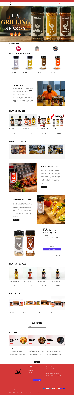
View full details (57, 255)
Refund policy (23, 392)
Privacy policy (28, 392)
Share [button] (45, 255)
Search (29, 368)
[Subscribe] (45, 326)
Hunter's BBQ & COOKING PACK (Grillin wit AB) (43, 129)
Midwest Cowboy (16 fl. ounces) (55, 281)
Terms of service (33, 392)
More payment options (52, 251)
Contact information (38, 392)
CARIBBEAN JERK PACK (26, 128)
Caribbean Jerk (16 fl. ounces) (27, 281)
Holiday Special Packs (54, 128)
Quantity (44, 240)
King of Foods (13, 392)
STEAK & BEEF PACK (12, 128)
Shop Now (44, 186)
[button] (18, 4)
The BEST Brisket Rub (53, 348)
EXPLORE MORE (18, 156)
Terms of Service (30, 370)
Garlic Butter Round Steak (36, 348)
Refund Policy (30, 374)
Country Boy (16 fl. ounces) (41, 281)
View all (37, 362)
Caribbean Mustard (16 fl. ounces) (14, 281)
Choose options (16, 74)
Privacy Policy (30, 372)
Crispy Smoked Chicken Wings (18, 348)
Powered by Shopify (17, 392)
